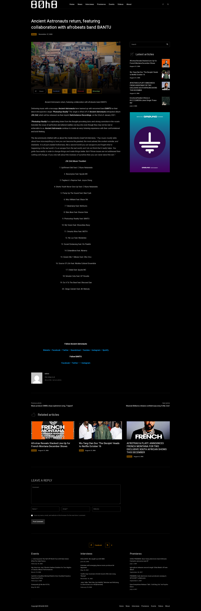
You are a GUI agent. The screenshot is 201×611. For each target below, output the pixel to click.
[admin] (36, 378)
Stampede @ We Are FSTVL (40, 584)
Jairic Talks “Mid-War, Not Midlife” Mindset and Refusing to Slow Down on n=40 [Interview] (99, 583)
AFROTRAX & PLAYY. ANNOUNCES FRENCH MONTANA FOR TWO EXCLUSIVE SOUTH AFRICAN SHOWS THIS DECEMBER (143, 87)
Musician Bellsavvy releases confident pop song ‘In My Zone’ (148, 406)
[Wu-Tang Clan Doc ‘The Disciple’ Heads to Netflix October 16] (166, 74)
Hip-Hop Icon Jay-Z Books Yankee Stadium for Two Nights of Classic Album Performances (51, 568)
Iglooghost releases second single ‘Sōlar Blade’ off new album (149, 568)
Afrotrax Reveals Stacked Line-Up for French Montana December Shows (143, 62)
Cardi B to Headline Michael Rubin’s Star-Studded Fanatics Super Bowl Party (51, 577)
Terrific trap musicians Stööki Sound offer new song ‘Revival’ (98, 575)
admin (47, 373)
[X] (168, 4)
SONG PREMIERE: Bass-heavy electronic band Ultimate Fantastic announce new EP (148, 560)
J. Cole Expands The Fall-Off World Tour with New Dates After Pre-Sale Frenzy (50, 560)
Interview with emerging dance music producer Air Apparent (97, 566)
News (34, 34)
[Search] (167, 44)
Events (34, 450)
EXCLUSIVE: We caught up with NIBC (92, 559)
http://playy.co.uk (50, 377)
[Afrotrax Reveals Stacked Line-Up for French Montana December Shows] (166, 63)
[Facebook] (163, 4)
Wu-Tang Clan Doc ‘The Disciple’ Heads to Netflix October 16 (144, 73)
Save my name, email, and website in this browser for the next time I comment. (60, 515)
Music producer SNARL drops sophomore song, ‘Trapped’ (52, 406)
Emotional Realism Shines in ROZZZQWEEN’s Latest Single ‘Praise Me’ (143, 100)
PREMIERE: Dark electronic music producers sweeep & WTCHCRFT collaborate (148, 577)
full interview (90, 138)
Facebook (98, 545)
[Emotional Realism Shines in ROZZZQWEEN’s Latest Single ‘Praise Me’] (166, 101)
